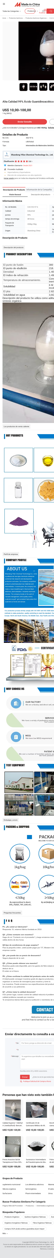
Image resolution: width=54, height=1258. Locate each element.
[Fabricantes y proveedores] (27, 4)
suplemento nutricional (11, 1184)
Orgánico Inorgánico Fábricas (16, 1223)
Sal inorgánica (30, 1189)
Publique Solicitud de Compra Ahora (35, 1081)
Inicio (4, 18)
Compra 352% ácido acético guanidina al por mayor (24, 1229)
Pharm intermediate (33, 1193)
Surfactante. (7, 1193)
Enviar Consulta (25, 122)
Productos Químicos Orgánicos (36, 18)
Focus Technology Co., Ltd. (43, 1242)
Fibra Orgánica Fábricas (42, 1223)
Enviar (25, 1077)
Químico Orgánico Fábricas (35, 1217)
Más (4, 1233)
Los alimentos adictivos (34, 1184)
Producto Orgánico (12, 1217)
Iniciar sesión (9, 178)
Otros (50, 1193)
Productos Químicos (16, 18)
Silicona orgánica (9, 1189)
